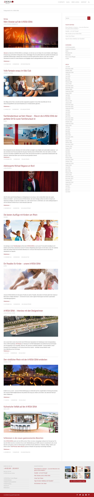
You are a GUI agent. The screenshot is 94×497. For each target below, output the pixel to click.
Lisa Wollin (23, 353)
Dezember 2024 (69, 85)
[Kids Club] (31, 86)
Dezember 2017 (69, 176)
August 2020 (69, 140)
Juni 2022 (68, 129)
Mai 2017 (68, 189)
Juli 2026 (68, 66)
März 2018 (68, 171)
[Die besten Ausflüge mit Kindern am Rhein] (31, 230)
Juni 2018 (68, 167)
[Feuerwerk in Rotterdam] (31, 37)
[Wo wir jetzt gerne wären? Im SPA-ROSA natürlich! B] (74, 469)
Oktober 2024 (69, 89)
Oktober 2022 (69, 121)
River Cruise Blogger (70, 56)
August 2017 (69, 184)
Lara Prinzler (26, 159)
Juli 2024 (68, 95)
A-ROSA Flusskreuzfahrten (10, 481)
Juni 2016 (68, 191)
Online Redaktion (26, 64)
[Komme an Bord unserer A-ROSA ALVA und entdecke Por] (68, 469)
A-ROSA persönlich (8, 24)
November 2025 (69, 68)
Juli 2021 (68, 138)
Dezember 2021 (69, 136)
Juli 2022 (68, 127)
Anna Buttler (26, 257)
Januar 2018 (68, 174)
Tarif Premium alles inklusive (18, 446)
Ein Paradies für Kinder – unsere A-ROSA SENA (22, 264)
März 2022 (68, 135)
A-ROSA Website (8, 480)
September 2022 (69, 123)
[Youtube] (83, 495)
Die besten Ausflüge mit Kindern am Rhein (20, 215)
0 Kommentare (16, 64)
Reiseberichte (15, 24)
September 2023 (69, 108)
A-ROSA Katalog (7, 483)
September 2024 (69, 91)
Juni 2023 (68, 112)
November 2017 (69, 178)
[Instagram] (86, 495)
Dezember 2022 (69, 118)
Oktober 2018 (69, 161)
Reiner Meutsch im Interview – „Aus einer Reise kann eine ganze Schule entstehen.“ (77, 28)
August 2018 (69, 165)
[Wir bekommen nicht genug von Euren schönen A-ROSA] (87, 469)
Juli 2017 (68, 186)
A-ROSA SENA (30, 246)
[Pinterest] (89, 495)
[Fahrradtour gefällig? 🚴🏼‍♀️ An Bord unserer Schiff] (68, 476)
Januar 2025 (68, 83)
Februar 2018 (69, 172)
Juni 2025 (68, 76)
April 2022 (68, 133)
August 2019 (69, 148)
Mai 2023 (68, 114)
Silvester (6, 53)
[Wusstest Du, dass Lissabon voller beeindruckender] (74, 476)
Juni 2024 (68, 97)
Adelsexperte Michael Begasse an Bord (19, 166)
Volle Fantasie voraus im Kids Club (17, 71)
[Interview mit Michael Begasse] (31, 181)
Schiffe (5, 121)
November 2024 (69, 87)
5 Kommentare (16, 452)
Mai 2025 (68, 78)
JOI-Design (18, 343)
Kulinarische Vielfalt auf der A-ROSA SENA (20, 407)
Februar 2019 (69, 157)
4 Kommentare (14, 400)
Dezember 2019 (69, 144)
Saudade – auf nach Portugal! (72, 31)
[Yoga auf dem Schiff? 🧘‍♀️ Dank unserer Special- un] (81, 469)
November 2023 (69, 106)
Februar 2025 (69, 81)
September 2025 (69, 72)
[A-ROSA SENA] (31, 326)
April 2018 (68, 169)
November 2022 (69, 119)
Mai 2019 (68, 152)
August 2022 (69, 125)
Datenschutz (6, 487)
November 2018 (69, 159)
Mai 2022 (68, 131)
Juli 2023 (68, 110)
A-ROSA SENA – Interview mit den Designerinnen (23, 311)
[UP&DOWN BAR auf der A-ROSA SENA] (31, 422)
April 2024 (68, 99)
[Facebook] (77, 495)
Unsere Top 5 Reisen (70, 36)
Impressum (6, 485)
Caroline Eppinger (26, 109)
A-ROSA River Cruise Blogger (10, 478)
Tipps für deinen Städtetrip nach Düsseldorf (75, 38)
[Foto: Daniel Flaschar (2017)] (31, 279)
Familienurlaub (17, 246)
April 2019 (68, 154)
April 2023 (68, 116)
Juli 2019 (68, 150)
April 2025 (68, 80)
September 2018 (69, 163)
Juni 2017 (68, 188)
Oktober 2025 (69, 70)
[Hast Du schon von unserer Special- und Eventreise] (81, 476)
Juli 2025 (68, 74)
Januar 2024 (68, 102)
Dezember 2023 (69, 104)
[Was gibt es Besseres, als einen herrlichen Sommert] (87, 476)
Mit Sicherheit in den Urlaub (40, 483)
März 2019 (68, 155)
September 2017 (69, 182)
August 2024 (69, 93)
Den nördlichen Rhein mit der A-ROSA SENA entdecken (25, 360)
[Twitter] (80, 495)
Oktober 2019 (69, 146)
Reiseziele (6, 217)
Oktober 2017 (69, 180)
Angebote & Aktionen (8, 73)
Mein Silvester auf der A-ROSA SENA (18, 22)
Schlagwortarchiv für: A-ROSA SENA (11, 10)
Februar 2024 (69, 100)
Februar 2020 (69, 142)
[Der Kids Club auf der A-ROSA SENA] (31, 134)
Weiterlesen (6, 61)
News (5, 409)
